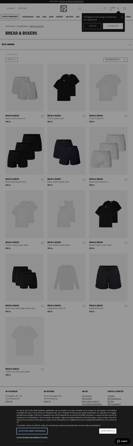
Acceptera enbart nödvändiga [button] (32, 431)
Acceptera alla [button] (108, 431)
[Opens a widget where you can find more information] (122, 441)
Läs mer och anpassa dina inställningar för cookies (32, 437)
